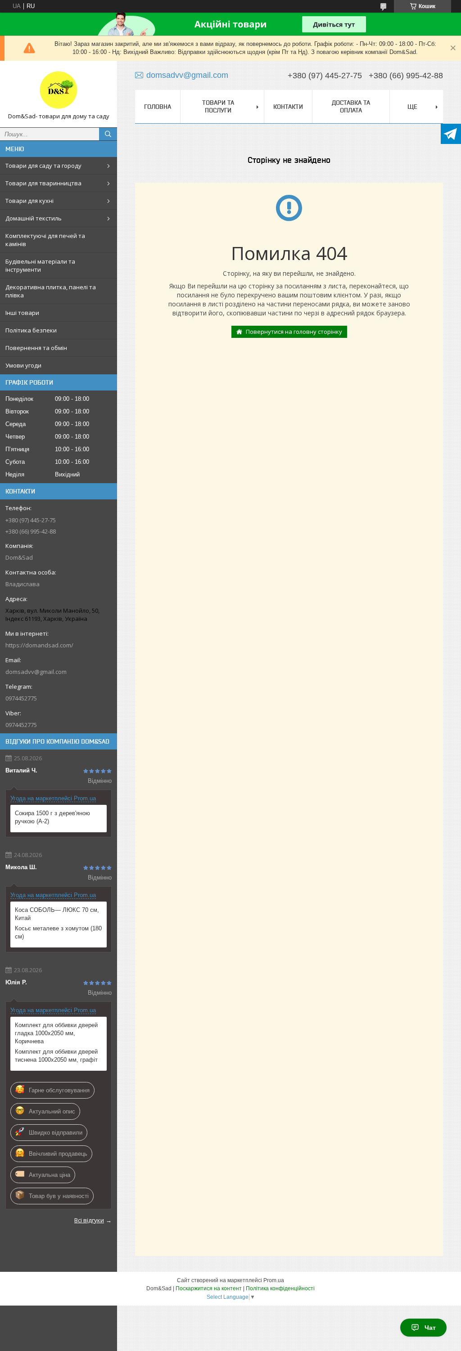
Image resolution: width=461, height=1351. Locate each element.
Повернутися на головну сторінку (294, 332)
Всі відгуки (89, 1220)
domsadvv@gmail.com (36, 672)
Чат (430, 1327)
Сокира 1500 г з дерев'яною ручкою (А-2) (52, 817)
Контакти (288, 106)
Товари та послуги (218, 106)
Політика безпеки (31, 330)
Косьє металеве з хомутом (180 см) (58, 932)
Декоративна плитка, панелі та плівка (50, 291)
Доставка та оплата (351, 106)
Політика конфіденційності (280, 1288)
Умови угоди (23, 365)
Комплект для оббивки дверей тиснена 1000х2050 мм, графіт (56, 1055)
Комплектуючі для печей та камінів (45, 240)
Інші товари (22, 313)
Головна (157, 106)
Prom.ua (273, 1280)
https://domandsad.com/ (39, 645)
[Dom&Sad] (58, 89)
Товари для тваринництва (43, 183)
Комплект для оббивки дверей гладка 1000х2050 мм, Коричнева (56, 1033)
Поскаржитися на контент (209, 1288)
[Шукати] (108, 134)
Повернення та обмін (36, 348)
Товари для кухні (29, 201)
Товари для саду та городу (43, 166)
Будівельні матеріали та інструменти (40, 265)
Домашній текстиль (33, 218)
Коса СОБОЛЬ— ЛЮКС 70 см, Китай (57, 914)
